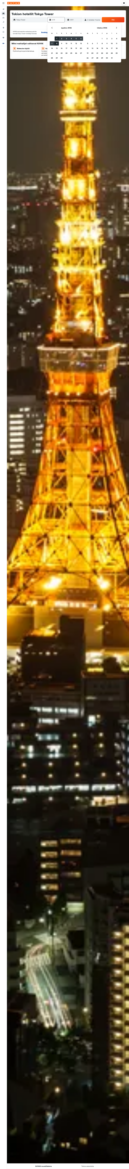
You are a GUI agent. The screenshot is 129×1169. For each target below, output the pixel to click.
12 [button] (76, 43)
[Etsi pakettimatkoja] (3, 22)
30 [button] (62, 58)
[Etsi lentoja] (3, 9)
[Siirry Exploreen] (3, 28)
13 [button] (81, 43)
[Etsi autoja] (3, 18)
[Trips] (3, 38)
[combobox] (31, 19)
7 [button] (51, 43)
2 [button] (61, 39)
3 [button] (66, 39)
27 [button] (81, 53)
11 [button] (71, 43)
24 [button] (66, 53)
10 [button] (66, 43)
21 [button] (52, 53)
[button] (3, 3)
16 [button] (61, 48)
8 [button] (56, 43)
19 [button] (76, 48)
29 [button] (57, 58)
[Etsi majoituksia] (3, 13)
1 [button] (56, 39)
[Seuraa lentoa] (3, 32)
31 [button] (112, 58)
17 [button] (66, 48)
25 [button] (71, 53)
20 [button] (81, 48)
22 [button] (57, 53)
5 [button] (76, 39)
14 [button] (52, 48)
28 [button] (52, 58)
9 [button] (61, 43)
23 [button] (61, 53)
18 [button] (71, 48)
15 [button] (57, 48)
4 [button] (71, 39)
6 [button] (92, 43)
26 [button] (76, 53)
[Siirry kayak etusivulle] (13, 3)
